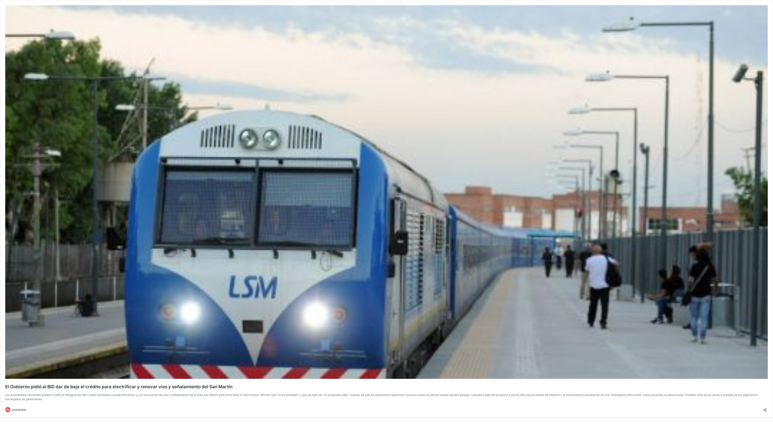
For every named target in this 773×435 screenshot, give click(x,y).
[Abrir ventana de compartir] (765, 409)
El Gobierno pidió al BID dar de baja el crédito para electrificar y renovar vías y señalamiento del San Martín (119, 386)
